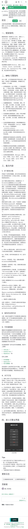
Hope (22, 527)
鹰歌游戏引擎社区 (15, 524)
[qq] (16, 2)
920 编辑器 (7, 363)
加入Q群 (15, 20)
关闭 (20, 20)
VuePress (12, 527)
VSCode (6, 349)
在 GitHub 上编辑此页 (8, 494)
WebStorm (7, 353)
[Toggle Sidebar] (2, 2)
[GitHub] (18, 2)
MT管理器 (6, 359)
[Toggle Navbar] (26, 2)
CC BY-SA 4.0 (14, 525)
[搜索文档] (22, 2)
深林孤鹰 (5, 11)
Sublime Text (7, 351)
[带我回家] (6, 2)
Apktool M (6, 361)
